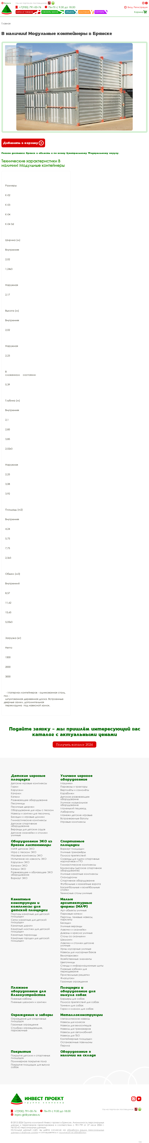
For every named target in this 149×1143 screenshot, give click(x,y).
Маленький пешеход (73, 808)
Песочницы (18, 803)
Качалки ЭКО (19, 865)
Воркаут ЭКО (19, 878)
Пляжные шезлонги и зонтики (28, 1002)
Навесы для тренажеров (75, 1028)
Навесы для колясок (72, 1022)
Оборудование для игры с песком (32, 810)
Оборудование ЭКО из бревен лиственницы (31, 843)
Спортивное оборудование (77, 880)
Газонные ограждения (74, 981)
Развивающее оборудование (29, 800)
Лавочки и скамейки (73, 929)
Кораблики (67, 793)
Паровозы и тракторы (73, 786)
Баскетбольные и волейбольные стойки (80, 888)
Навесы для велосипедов (75, 1025)
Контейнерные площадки (76, 1039)
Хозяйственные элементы (76, 959)
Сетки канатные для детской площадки (28, 921)
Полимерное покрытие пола (29, 1061)
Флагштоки (67, 978)
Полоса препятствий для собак (79, 1002)
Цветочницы (67, 962)
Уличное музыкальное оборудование (74, 803)
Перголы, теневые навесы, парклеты (76, 918)
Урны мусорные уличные (75, 949)
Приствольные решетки (75, 975)
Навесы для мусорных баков (78, 952)
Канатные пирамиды (24, 935)
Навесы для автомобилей (76, 1032)
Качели (15, 796)
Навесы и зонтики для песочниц (30, 813)
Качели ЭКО (18, 869)
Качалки (16, 793)
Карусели (17, 790)
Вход (130, 7)
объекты (70, 11)
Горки (14, 786)
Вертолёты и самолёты (74, 790)
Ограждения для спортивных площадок (28, 1019)
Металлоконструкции (81, 1015)
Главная (5, 23)
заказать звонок (50, 11)
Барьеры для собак (72, 998)
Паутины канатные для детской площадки (30, 915)
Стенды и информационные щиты (81, 965)
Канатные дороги (21, 925)
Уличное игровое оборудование (76, 777)
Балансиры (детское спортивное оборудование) (81, 869)
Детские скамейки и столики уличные (29, 833)
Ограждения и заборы (32, 1015)
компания (84, 11)
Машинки (66, 783)
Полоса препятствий (73, 855)
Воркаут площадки (72, 848)
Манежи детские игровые (76, 815)
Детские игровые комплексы (29, 783)
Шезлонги (66, 939)
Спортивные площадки (72, 843)
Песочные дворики (22, 806)
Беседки (65, 923)
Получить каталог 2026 (74, 744)
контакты (99, 11)
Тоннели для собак (72, 1005)
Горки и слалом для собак (77, 1008)
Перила (65, 1045)
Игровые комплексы (73, 821)
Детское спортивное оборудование (24, 824)
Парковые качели (71, 913)
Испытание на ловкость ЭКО (29, 859)
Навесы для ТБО (70, 1035)
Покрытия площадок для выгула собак (30, 1065)
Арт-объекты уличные (73, 910)
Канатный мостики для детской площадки (30, 930)
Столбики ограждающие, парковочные (27, 1029)
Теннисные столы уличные (76, 893)
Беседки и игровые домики (28, 817)
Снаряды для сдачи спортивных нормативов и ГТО (79, 860)
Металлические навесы (75, 1018)
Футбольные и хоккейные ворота (80, 884)
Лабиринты (67, 811)
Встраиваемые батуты (74, 818)
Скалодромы (68, 877)
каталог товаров (24, 11)
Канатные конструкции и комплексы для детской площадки (29, 904)
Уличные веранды (71, 926)
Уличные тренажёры (73, 852)
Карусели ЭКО (20, 862)
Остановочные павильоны (76, 1042)
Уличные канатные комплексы (79, 874)
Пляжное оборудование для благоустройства (28, 991)
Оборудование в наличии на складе (78, 1053)
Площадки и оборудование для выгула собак (77, 991)
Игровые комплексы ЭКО (26, 855)
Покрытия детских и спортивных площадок (30, 1056)
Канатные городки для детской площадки (30, 939)
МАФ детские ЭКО (22, 848)
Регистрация (141, 7)
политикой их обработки (72, 1132)
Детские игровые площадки (28, 777)
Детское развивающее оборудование (74, 797)
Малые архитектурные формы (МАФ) (76, 902)
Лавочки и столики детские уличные (77, 944)
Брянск (7, 3)
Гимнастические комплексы (28, 820)
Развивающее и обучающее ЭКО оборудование (32, 873)
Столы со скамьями (72, 936)
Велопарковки (69, 955)
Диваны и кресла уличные (76, 933)
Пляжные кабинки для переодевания (73, 970)
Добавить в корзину (20, 142)
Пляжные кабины (21, 998)
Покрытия (21, 1051)
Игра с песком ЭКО (23, 852)
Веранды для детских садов (28, 829)
